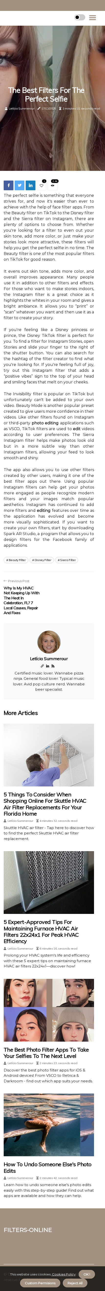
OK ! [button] (87, 1274)
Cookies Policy (63, 1274)
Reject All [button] (75, 1283)
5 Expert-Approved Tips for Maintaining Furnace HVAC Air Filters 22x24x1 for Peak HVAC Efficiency (41, 931)
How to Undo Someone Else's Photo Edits (47, 1167)
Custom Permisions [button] (40, 1283)
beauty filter (17, 560)
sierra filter (67, 560)
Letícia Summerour (21, 108)
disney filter (43, 560)
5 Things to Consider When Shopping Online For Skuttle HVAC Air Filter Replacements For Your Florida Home (45, 804)
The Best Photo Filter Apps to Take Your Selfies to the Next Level (46, 1052)
